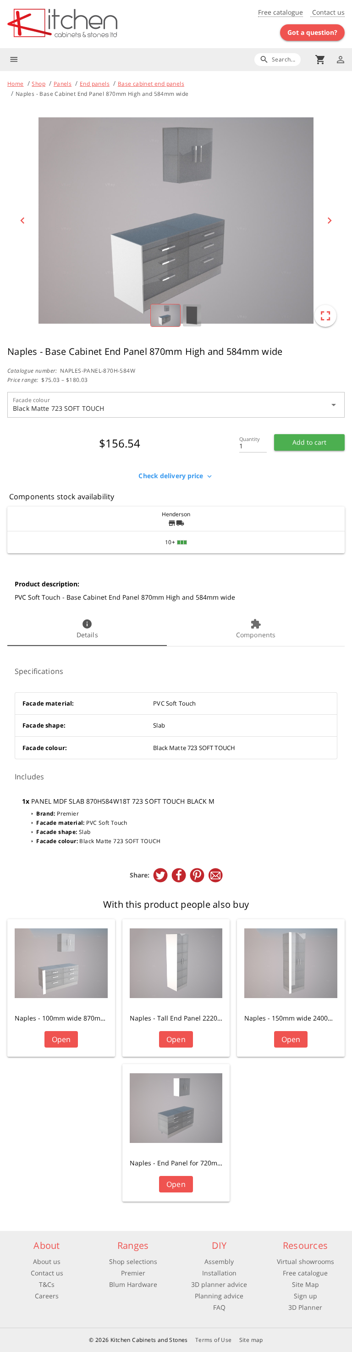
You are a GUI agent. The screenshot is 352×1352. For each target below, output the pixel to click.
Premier (133, 1273)
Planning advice (219, 1295)
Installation (219, 1273)
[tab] (87, 629)
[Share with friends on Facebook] (178, 875)
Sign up (305, 1295)
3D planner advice (219, 1284)
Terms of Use (213, 1340)
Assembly (219, 1261)
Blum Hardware (133, 1284)
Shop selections (133, 1261)
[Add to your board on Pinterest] (197, 875)
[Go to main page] (91, 24)
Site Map (305, 1284)
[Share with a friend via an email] (215, 875)
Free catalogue (280, 12)
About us (46, 1261)
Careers (47, 1295)
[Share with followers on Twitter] (160, 875)
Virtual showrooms (305, 1261)
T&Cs (47, 1284)
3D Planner (305, 1307)
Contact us (327, 12)
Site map (251, 1340)
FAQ (219, 1307)
